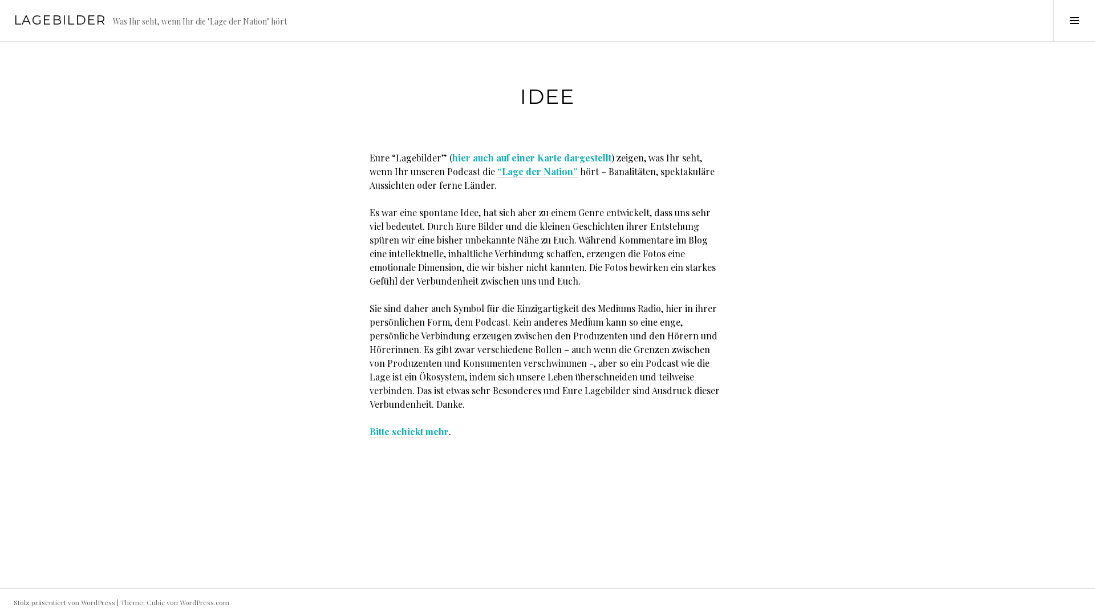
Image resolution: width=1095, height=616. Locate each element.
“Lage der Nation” (537, 171)
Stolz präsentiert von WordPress (64, 602)
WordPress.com (204, 602)
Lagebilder (60, 20)
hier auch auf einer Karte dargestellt (531, 158)
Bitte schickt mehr (409, 431)
